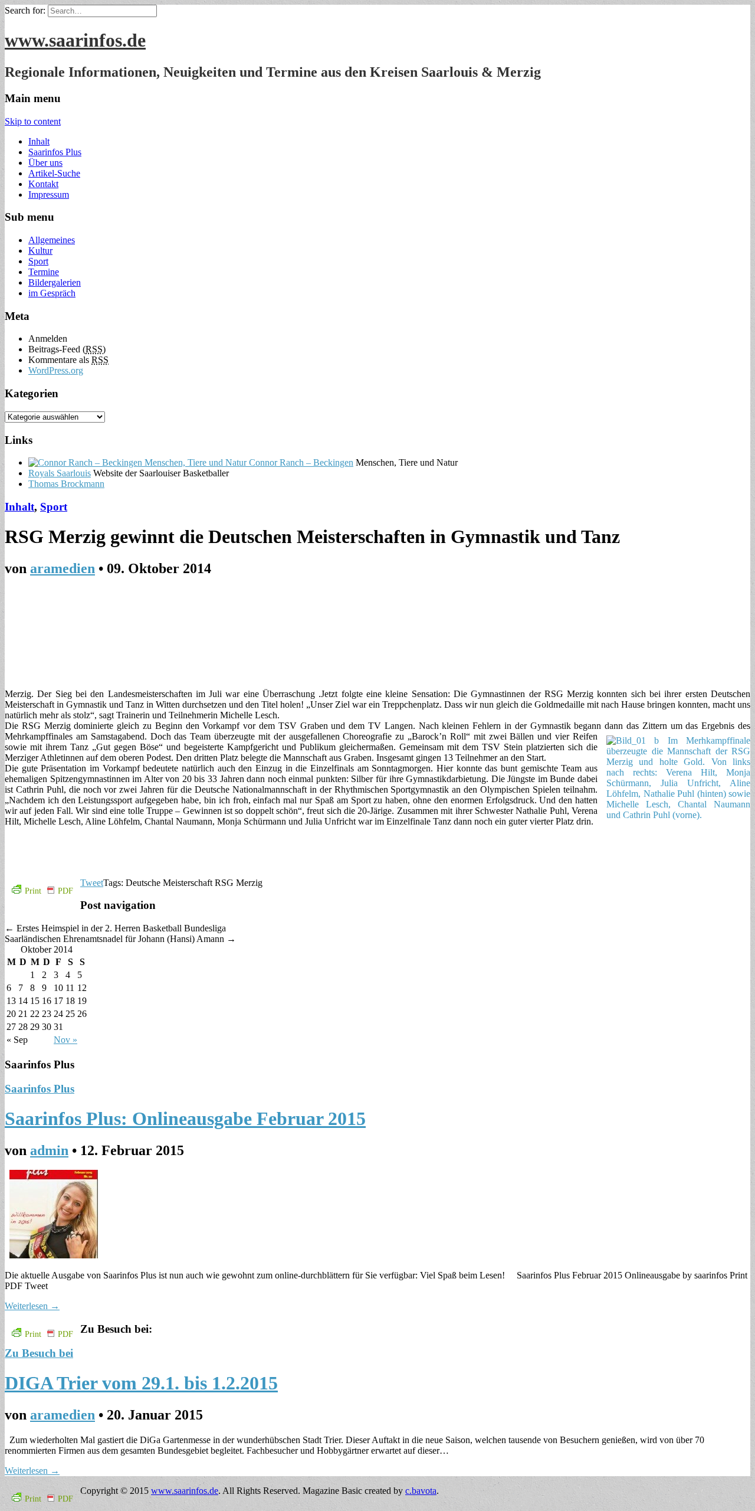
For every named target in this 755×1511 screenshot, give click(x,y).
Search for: (25, 10)
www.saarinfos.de (75, 40)
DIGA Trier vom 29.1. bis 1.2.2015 (141, 1383)
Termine (43, 272)
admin (49, 1150)
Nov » (65, 1040)
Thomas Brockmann (66, 484)
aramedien (62, 568)
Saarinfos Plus (54, 152)
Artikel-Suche (54, 173)
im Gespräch (52, 293)
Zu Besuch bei (39, 1353)
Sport (38, 261)
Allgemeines (51, 240)
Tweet (91, 883)
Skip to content (33, 121)
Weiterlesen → (32, 1306)
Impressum (48, 194)
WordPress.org (55, 370)
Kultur (40, 251)
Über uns (45, 163)
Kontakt (43, 184)
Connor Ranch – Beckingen (300, 462)
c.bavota (420, 1491)
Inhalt (39, 141)
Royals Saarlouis (59, 473)
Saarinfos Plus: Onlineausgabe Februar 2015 (185, 1118)
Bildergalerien (54, 282)
